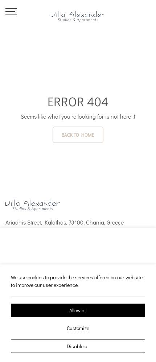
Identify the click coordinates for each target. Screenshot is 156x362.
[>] (11, 11)
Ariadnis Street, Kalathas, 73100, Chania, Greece (64, 222)
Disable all (78, 346)
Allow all (78, 310)
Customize (78, 328)
